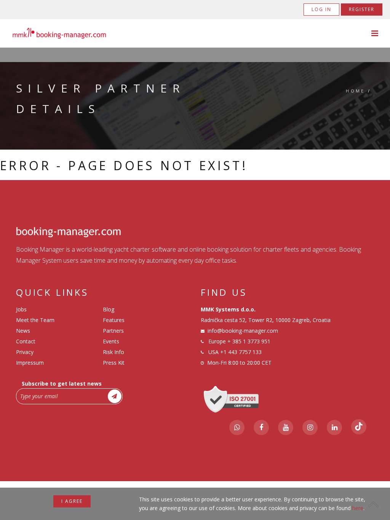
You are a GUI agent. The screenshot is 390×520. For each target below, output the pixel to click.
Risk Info (113, 352)
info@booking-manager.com (243, 330)
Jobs (21, 309)
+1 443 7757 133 (241, 352)
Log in (321, 9)
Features (114, 320)
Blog (108, 309)
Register (361, 9)
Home (355, 91)
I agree (72, 501)
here (357, 508)
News (23, 330)
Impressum (30, 362)
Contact (25, 341)
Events (111, 341)
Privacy (25, 352)
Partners (113, 330)
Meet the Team (35, 320)
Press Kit (114, 362)
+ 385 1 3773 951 (248, 341)
